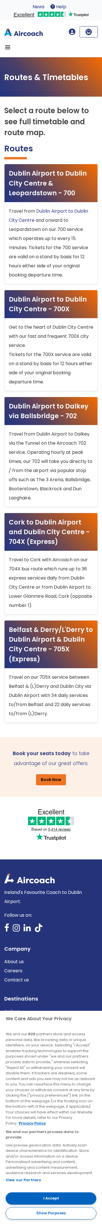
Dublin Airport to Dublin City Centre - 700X (48, 304)
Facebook (6, 930)
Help (60, 6)
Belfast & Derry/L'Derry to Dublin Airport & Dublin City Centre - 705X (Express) (51, 644)
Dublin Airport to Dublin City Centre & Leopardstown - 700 (48, 183)
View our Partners (23, 1180)
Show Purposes (51, 1213)
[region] (51, 1117)
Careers (13, 970)
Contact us (16, 980)
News (38, 6)
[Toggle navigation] (7, 47)
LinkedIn (27, 930)
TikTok (38, 930)
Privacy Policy (32, 1123)
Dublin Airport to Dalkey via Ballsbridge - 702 (48, 411)
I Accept (51, 1198)
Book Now (51, 779)
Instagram (16, 930)
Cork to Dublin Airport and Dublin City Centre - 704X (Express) (49, 532)
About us (14, 961)
